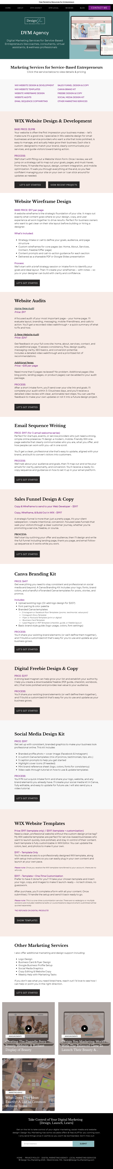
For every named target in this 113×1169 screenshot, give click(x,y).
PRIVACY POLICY (32, 1158)
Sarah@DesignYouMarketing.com (79, 1160)
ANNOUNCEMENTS (15, 1036)
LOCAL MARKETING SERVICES (82, 1158)
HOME (19, 1158)
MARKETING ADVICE (15, 1092)
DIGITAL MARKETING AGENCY (54, 1158)
